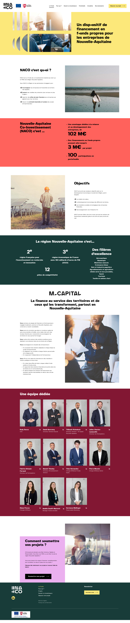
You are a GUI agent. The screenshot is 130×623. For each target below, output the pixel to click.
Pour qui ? (59, 6)
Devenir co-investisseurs (70, 6)
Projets (40, 591)
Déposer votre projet (44, 595)
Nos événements (99, 6)
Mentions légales (42, 600)
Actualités (90, 6)
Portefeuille (82, 6)
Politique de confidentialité (45, 602)
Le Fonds (51, 6)
